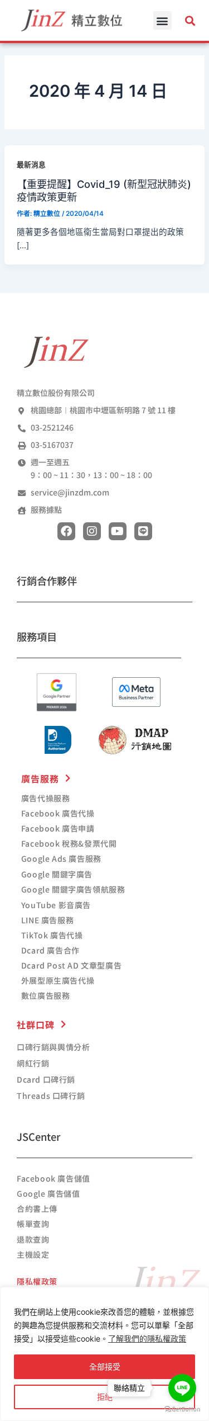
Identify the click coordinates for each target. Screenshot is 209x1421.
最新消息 (31, 164)
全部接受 (104, 1366)
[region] (104, 1354)
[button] (162, 20)
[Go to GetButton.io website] (182, 1409)
